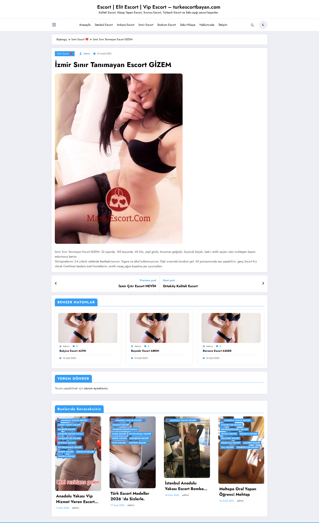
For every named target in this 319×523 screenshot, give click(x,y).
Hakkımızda (207, 25)
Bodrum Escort (167, 25)
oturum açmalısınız (96, 388)
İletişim (223, 25)
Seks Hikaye (187, 25)
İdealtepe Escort (124, 438)
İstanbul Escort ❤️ (179, 420)
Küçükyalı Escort (124, 442)
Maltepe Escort (145, 442)
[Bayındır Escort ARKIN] (159, 328)
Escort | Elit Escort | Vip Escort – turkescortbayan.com (158, 6)
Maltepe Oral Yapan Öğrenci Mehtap (131, 491)
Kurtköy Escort (200, 424)
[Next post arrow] (263, 283)
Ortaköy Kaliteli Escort (180, 286)
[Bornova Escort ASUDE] (231, 328)
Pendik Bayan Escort (241, 487)
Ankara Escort (125, 25)
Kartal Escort (200, 420)
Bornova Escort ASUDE (217, 351)
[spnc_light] (263, 25)
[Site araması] (252, 25)
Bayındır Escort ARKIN (145, 351)
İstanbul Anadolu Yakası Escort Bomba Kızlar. (77, 485)
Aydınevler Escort (125, 424)
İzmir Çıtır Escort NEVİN (137, 286)
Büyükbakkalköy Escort (128, 429)
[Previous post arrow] (56, 283)
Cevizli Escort (122, 433)
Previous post (148, 280)
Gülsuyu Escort (142, 433)
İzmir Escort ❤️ (64, 53)
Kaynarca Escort (178, 424)
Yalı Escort (121, 447)
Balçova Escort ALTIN (72, 351)
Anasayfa (85, 25)
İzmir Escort (146, 25)
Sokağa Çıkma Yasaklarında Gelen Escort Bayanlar (185, 495)
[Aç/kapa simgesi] (54, 25)
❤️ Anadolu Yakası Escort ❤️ (76, 420)
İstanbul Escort (104, 25)
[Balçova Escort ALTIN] (87, 328)
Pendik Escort (177, 429)
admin (87, 53)
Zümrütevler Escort (141, 447)
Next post (169, 280)
